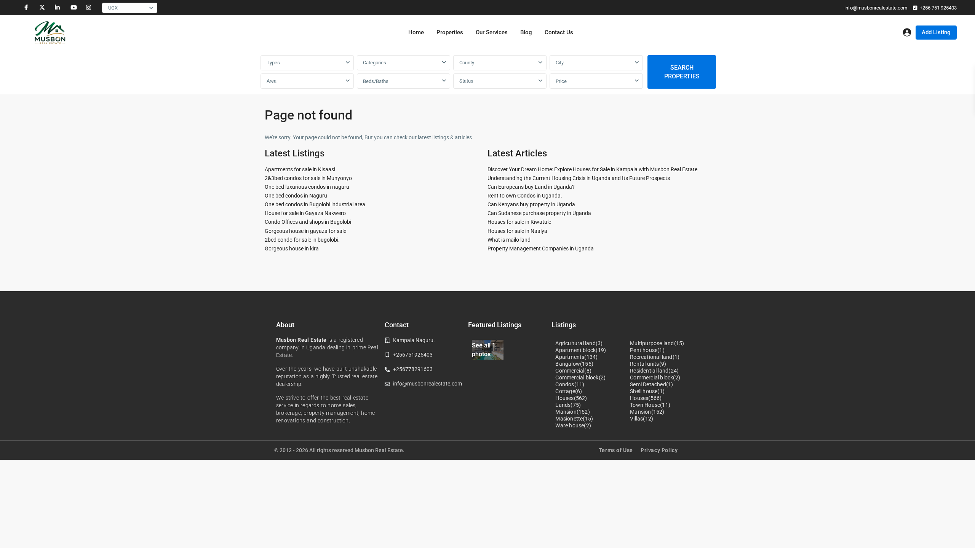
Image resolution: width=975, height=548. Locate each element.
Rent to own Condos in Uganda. (525, 196)
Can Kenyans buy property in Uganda (531, 204)
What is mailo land (509, 240)
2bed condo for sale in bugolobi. (302, 240)
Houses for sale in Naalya (517, 231)
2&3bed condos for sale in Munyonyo (308, 178)
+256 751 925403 (938, 8)
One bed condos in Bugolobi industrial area (315, 204)
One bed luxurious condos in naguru (307, 187)
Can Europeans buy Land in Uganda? (531, 187)
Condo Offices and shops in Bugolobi (308, 222)
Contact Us (559, 32)
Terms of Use (616, 450)
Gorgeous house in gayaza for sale (305, 231)
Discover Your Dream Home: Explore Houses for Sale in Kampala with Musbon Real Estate (592, 169)
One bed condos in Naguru (296, 196)
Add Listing (936, 32)
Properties (449, 32)
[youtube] (73, 7)
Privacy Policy (659, 450)
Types (273, 62)
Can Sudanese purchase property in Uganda (539, 213)
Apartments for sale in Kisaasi (300, 169)
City (560, 62)
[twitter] (42, 7)
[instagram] (88, 7)
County (466, 62)
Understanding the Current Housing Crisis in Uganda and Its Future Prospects (579, 178)
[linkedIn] (57, 7)
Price (561, 81)
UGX (113, 8)
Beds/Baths (375, 81)
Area (272, 81)
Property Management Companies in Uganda (541, 248)
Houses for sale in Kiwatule (519, 222)
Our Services (492, 32)
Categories (374, 62)
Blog (526, 32)
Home (416, 32)
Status (466, 81)
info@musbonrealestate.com (875, 8)
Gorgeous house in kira (292, 248)
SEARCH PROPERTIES (682, 72)
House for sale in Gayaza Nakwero (305, 213)
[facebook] (26, 7)
